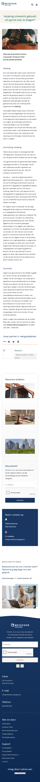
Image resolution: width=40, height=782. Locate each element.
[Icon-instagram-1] (22, 666)
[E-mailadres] (6, 532)
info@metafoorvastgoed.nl (16, 325)
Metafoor (18, 350)
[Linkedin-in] (17, 666)
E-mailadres (9, 536)
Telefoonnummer (11, 524)
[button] (33, 4)
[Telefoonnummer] (6, 519)
